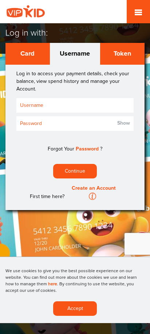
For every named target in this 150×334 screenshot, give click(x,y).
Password (87, 149)
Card (27, 54)
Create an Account (94, 188)
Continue (75, 171)
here (52, 284)
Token (122, 54)
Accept (75, 308)
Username (75, 54)
